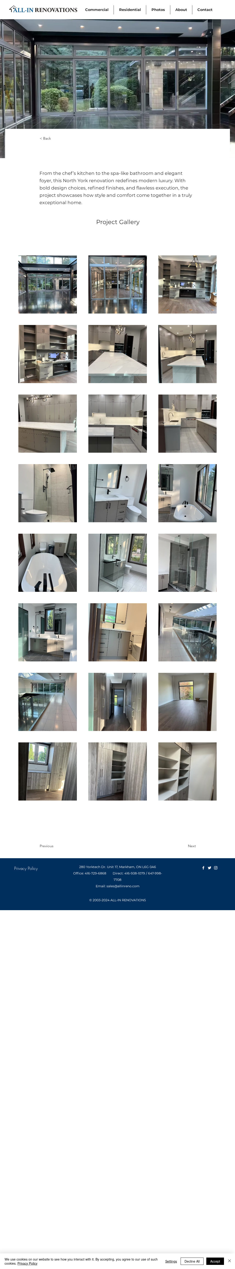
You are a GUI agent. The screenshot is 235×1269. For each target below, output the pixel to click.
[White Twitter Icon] (209, 868)
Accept (215, 1261)
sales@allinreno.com (123, 886)
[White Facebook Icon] (203, 868)
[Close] (229, 1261)
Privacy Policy (27, 1263)
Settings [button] (171, 1261)
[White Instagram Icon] (215, 868)
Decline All (192, 1261)
